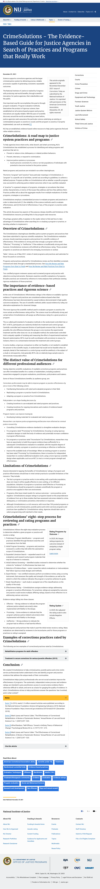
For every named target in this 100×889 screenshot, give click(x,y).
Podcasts (55, 829)
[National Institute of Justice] (89, 861)
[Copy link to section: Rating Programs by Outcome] (58, 534)
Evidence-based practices (38, 767)
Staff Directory (81, 829)
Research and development (14, 788)
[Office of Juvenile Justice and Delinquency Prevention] (65, 869)
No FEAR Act (88, 877)
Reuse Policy (56, 848)
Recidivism (38, 772)
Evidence (36, 778)
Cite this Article (11, 746)
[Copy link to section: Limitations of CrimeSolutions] (49, 465)
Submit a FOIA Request (84, 834)
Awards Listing (32, 829)
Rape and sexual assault (49, 788)
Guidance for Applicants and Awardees (37, 840)
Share (97, 13)
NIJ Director (7, 834)
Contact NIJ (80, 824)
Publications (56, 834)
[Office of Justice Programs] (8, 10)
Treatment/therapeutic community (17, 778)
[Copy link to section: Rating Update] (62, 605)
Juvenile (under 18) (45, 762)
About (65, 12)
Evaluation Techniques (12, 772)
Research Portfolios (10, 839)
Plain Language (44, 877)
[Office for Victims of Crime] (77, 869)
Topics (9, 24)
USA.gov (55, 882)
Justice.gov (64, 882)
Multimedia (55, 843)
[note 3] (8, 725)
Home (4, 24)
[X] (89, 812)
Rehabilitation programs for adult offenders (21, 651)
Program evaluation (11, 783)
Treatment (59, 762)
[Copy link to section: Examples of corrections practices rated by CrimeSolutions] (27, 641)
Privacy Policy (55, 877)
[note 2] (8, 716)
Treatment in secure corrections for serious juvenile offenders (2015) (31, 658)
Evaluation (46, 778)
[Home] (23, 10)
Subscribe (81, 12)
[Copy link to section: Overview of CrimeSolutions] (45, 228)
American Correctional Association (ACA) (19, 762)
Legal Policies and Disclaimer (72, 877)
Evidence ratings (59, 778)
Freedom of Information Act (41, 882)
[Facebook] (83, 812)
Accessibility (10, 877)
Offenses (27, 772)
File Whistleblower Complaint (26, 877)
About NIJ (6, 824)
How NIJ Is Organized (10, 829)
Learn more (54, 553)
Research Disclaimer (10, 843)
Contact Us (72, 12)
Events (54, 824)
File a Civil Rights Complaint (85, 839)
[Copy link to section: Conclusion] (21, 664)
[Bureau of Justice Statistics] (77, 862)
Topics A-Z (89, 12)
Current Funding (32, 834)
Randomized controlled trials (15, 767)
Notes (7, 698)
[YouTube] (95, 812)
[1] (31, 124)
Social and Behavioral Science (33, 783)
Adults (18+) (49, 772)
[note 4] (8, 732)
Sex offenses (32, 788)
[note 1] (8, 703)
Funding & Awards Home (35, 824)
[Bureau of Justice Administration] (65, 861)
